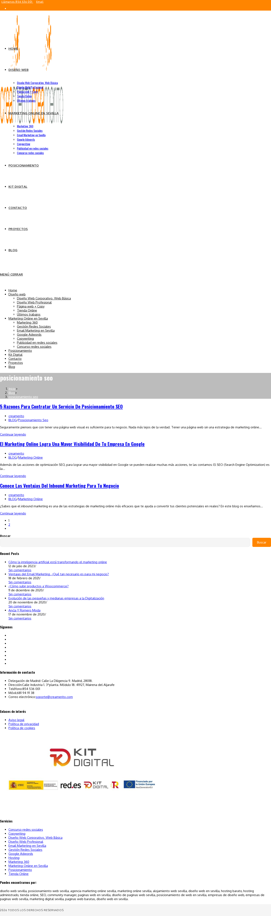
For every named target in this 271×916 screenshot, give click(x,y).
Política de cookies (21, 728)
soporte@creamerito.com (54, 697)
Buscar (5, 536)
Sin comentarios (19, 570)
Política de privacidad (23, 724)
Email (40, 1)
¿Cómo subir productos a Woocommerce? (38, 586)
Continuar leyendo (13, 434)
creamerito (16, 416)
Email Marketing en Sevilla (36, 330)
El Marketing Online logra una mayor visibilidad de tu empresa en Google (72, 443)
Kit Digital (15, 355)
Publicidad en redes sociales (37, 343)
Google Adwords (29, 334)
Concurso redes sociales (34, 347)
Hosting (13, 858)
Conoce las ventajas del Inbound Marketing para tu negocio (59, 485)
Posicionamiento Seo (33, 420)
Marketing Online (30, 457)
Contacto (15, 359)
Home (12, 290)
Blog (11, 367)
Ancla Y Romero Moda (24, 610)
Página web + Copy (30, 306)
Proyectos (15, 363)
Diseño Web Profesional (34, 302)
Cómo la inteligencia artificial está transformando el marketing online (57, 562)
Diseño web (17, 294)
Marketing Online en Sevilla (28, 318)
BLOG (12, 420)
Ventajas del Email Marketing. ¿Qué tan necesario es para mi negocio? (58, 574)
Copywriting (25, 339)
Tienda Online (27, 310)
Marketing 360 (27, 322)
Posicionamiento (20, 351)
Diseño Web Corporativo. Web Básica (44, 298)
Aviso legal (16, 720)
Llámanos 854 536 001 (17, 1)
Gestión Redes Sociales (34, 326)
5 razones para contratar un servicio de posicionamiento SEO (61, 406)
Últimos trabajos (28, 314)
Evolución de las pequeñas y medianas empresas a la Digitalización (56, 598)
